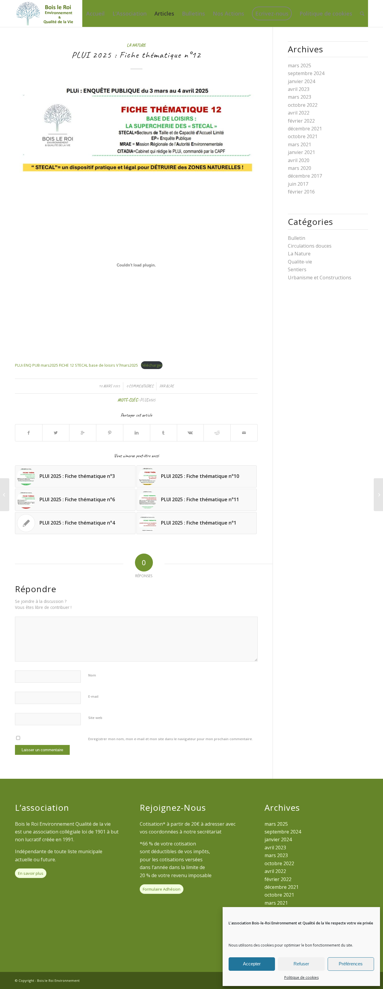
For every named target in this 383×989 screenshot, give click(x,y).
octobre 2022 (302, 105)
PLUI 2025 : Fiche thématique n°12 (136, 54)
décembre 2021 (305, 128)
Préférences (351, 963)
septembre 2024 (306, 73)
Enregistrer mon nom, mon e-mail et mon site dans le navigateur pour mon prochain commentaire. (170, 739)
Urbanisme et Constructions (319, 277)
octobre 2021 (302, 136)
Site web (95, 717)
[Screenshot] (136, 126)
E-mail (93, 696)
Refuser (301, 963)
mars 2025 (299, 65)
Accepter (252, 963)
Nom (92, 675)
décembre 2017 (305, 176)
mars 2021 (299, 144)
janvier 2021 (301, 152)
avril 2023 (298, 89)
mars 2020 (299, 168)
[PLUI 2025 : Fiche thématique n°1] (378, 494)
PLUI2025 (147, 400)
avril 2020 (298, 160)
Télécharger (151, 365)
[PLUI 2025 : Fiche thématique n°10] (4, 494)
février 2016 (301, 191)
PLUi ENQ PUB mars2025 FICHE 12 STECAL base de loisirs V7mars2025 (76, 365)
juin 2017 (298, 184)
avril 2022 (298, 112)
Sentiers (297, 269)
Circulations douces (310, 246)
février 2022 (301, 121)
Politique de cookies (301, 977)
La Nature (136, 45)
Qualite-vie (300, 261)
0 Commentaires (139, 386)
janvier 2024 (301, 81)
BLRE (170, 386)
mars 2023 (299, 97)
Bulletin (296, 238)
